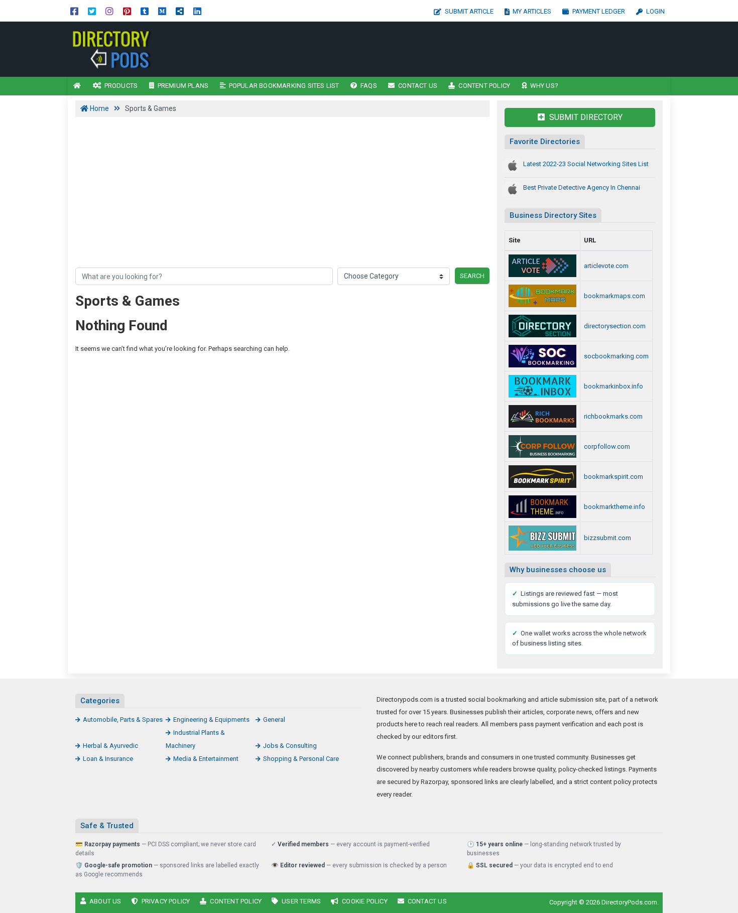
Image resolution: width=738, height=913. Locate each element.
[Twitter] (92, 11)
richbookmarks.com (613, 416)
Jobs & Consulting (290, 745)
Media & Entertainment (205, 758)
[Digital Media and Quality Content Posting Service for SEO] (542, 506)
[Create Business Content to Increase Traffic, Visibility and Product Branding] (135, 48)
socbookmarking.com (616, 356)
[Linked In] (197, 11)
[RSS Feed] (180, 11)
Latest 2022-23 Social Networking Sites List (586, 164)
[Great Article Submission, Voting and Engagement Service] (542, 265)
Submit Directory (585, 117)
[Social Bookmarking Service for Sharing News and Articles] (542, 356)
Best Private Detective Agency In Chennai (581, 187)
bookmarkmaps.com (614, 296)
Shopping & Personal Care (301, 758)
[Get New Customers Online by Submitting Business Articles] (542, 538)
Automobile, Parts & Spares (123, 719)
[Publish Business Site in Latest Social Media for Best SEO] (542, 296)
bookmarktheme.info (614, 506)
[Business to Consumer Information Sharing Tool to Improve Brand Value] (542, 386)
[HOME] (77, 86)
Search (472, 276)
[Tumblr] (145, 11)
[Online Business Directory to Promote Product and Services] (542, 326)
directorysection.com (615, 326)
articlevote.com (606, 266)
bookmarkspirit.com (613, 476)
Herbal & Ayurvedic (110, 745)
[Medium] (162, 11)
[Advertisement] (458, 49)
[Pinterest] (127, 11)
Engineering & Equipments (211, 719)
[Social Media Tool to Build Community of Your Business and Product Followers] (542, 476)
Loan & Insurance (108, 758)
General (274, 719)
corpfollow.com (607, 446)
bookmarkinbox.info (613, 386)
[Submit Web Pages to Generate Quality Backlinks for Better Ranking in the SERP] (542, 416)
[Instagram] (109, 11)
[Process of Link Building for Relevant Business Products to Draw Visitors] (542, 446)
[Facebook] (74, 11)
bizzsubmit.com (607, 538)
